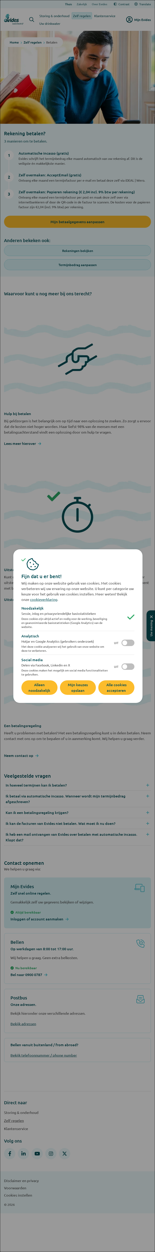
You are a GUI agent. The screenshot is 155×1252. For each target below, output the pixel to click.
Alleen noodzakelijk (39, 687)
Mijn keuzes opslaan (78, 687)
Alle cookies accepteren (116, 687)
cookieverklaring (43, 599)
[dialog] (77, 626)
